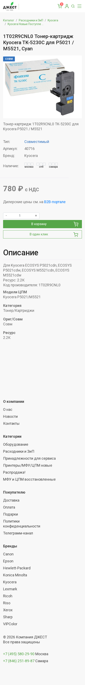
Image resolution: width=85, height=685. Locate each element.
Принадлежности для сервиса (29, 458)
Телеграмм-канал (18, 533)
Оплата (9, 507)
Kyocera (53, 20)
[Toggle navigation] (78, 6)
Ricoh (7, 596)
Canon (8, 554)
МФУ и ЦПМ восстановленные (29, 479)
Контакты (11, 423)
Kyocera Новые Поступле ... (26, 24)
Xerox (8, 610)
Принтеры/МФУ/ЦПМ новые (27, 465)
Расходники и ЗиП (31, 20)
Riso (6, 603)
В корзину (39, 224)
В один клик (39, 234)
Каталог (8, 20)
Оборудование (15, 444)
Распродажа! (14, 472)
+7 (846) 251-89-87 (18, 661)
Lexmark (10, 589)
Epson (8, 561)
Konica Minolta (15, 575)
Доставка (11, 500)
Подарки (10, 514)
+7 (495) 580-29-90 (19, 654)
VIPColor (10, 624)
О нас (7, 409)
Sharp (8, 617)
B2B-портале (55, 202)
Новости (10, 416)
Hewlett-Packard (17, 568)
